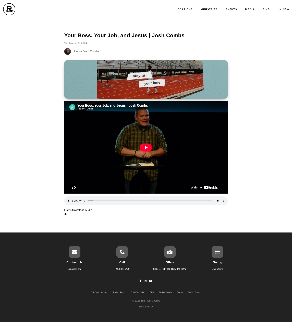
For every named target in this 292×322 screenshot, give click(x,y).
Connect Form (74, 269)
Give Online (217, 269)
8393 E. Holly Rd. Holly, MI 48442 (169, 269)
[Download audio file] (78, 212)
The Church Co (146, 306)
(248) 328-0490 (122, 269)
